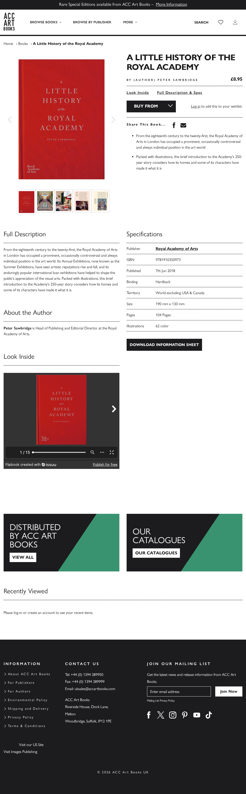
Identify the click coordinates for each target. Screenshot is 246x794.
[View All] (61, 542)
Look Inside (138, 92)
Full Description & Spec (179, 92)
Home (8, 43)
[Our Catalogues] (184, 542)
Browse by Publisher (92, 22)
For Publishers (21, 683)
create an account (41, 612)
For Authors (19, 691)
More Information (171, 4)
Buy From (146, 106)
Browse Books (43, 22)
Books (23, 43)
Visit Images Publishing (20, 751)
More (128, 22)
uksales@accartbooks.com (95, 688)
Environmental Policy (28, 700)
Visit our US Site (31, 744)
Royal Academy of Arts (177, 248)
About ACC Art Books (29, 674)
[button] (221, 22)
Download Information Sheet (164, 344)
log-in (18, 612)
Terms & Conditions (26, 726)
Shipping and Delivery (28, 709)
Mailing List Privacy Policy (161, 700)
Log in (195, 106)
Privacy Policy (21, 717)
